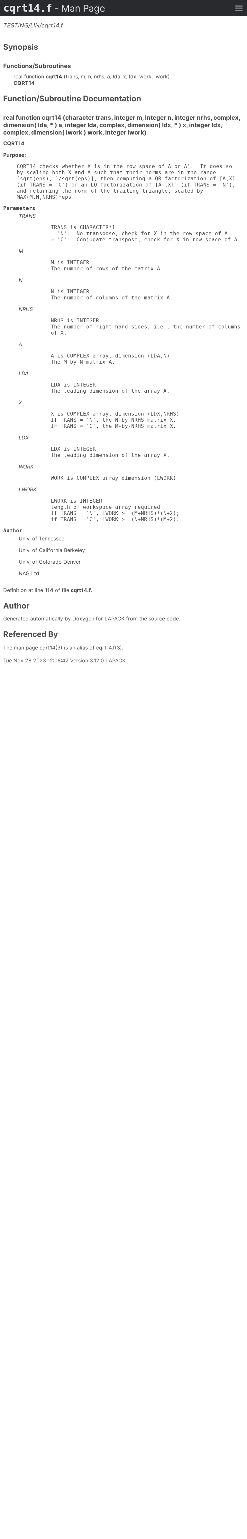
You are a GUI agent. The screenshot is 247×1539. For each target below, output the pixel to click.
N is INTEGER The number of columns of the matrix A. (96, 294)
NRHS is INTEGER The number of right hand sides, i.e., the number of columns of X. (130, 326)
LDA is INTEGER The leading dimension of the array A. (94, 388)
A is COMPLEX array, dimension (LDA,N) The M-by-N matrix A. (94, 359)
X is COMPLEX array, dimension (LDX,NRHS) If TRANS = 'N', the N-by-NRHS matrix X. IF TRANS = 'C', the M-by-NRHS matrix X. (99, 420)
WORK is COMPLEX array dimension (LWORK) (97, 478)
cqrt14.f (54, 8)
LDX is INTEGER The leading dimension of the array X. (94, 452)
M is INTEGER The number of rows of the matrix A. (91, 265)
